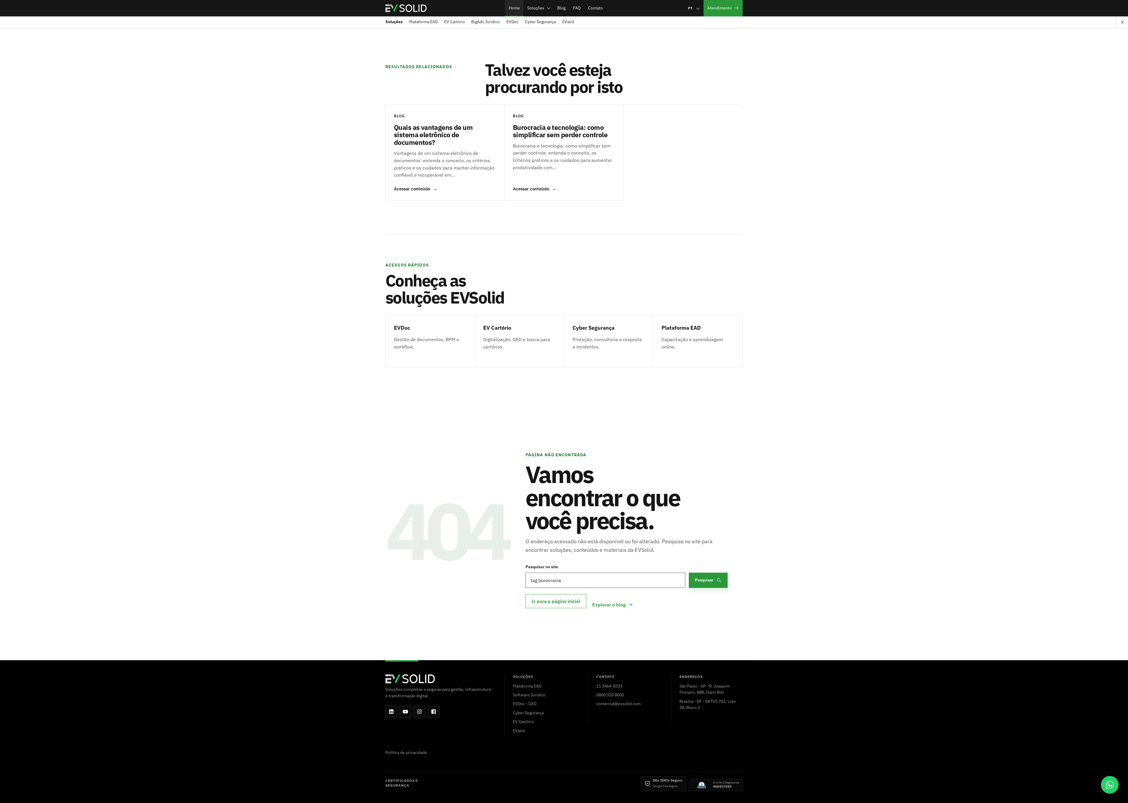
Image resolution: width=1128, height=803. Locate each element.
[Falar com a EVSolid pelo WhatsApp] (1110, 785)
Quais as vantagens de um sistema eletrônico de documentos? (433, 135)
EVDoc (512, 21)
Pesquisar (704, 580)
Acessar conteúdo (415, 189)
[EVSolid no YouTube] (405, 711)
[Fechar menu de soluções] (1122, 22)
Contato (595, 8)
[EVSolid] (406, 8)
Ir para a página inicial (556, 601)
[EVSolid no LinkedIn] (391, 711)
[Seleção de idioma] (693, 8)
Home (514, 8)
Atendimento (719, 8)
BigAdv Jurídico (485, 21)
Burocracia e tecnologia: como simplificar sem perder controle (560, 131)
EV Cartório (454, 21)
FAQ (577, 8)
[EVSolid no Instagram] (419, 711)
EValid (568, 21)
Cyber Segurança (540, 21)
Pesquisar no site (542, 566)
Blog (561, 8)
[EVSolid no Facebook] (433, 711)
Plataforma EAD (423, 21)
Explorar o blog (609, 605)
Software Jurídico (529, 695)
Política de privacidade (406, 752)
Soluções (535, 8)
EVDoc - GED (524, 703)
